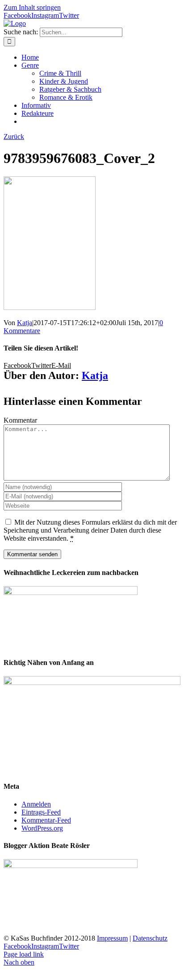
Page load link (24, 954)
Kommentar (20, 420)
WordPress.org (42, 828)
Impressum (112, 938)
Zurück (14, 136)
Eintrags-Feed (41, 812)
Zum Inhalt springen (32, 7)
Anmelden (36, 804)
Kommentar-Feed (46, 820)
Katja (24, 322)
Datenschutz (150, 938)
